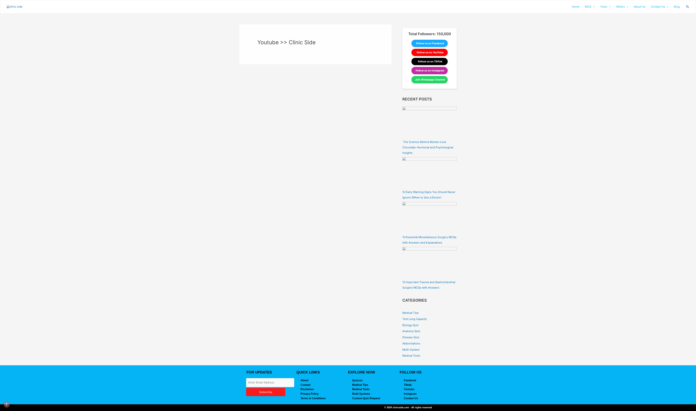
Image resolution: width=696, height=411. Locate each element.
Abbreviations (411, 343)
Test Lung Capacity (414, 319)
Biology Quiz (410, 325)
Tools (603, 6)
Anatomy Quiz (411, 331)
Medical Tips (410, 313)
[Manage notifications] (6, 404)
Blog (677, 6)
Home (575, 6)
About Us (639, 6)
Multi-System (411, 349)
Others (620, 6)
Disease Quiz (410, 337)
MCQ (588, 6)
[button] (593, 6)
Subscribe (265, 392)
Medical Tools (411, 355)
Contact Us (658, 6)
